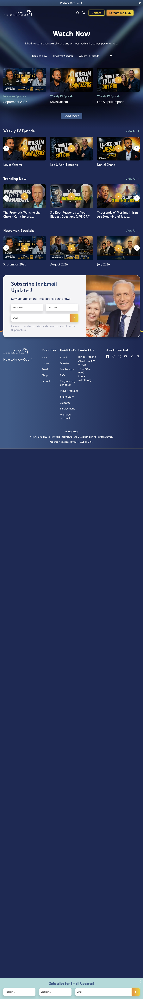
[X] (119, 356)
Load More (71, 116)
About (63, 357)
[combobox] (109, 56)
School (46, 381)
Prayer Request (69, 390)
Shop (45, 375)
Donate (97, 13)
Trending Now (39, 56)
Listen (45, 363)
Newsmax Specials (63, 56)
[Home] (17, 12)
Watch (45, 357)
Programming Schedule (68, 382)
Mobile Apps (67, 369)
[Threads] (138, 356)
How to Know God (16, 359)
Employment (67, 408)
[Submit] (74, 318)
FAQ (62, 375)
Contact (65, 402)
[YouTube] (125, 356)
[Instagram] (113, 356)
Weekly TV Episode (89, 56)
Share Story (67, 396)
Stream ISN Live (120, 13)
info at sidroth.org (84, 378)
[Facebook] (107, 356)
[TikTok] (132, 356)
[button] (140, 3)
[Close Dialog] (140, 981)
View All (131, 131)
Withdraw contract (65, 416)
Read (45, 369)
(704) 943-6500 (84, 370)
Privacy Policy (71, 431)
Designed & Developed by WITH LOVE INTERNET (71, 441)
